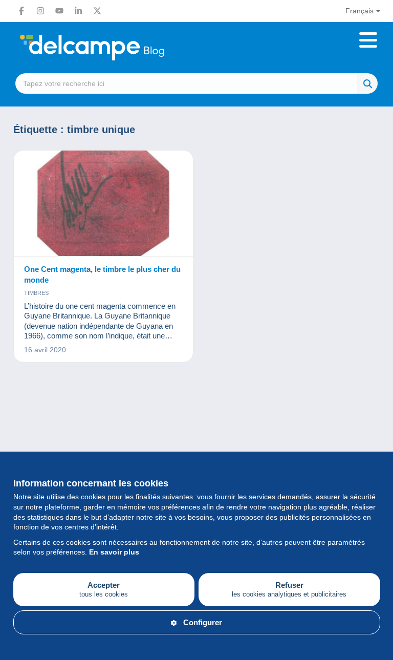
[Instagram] (40, 11)
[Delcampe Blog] (115, 47)
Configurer (202, 622)
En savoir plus (114, 552)
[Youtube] (59, 11)
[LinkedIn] (78, 11)
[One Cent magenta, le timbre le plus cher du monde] (103, 204)
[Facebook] (21, 11)
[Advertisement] (196, 418)
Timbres (36, 293)
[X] (97, 11)
